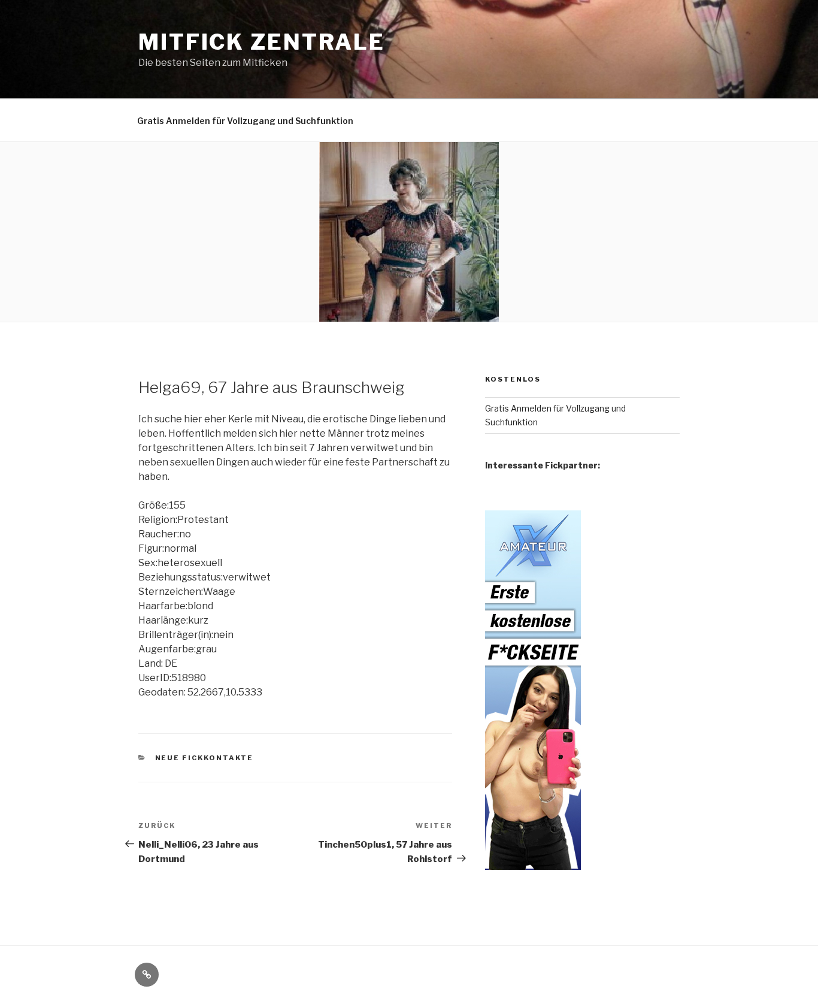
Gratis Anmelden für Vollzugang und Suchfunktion (245, 121)
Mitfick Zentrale (261, 42)
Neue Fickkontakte (204, 758)
